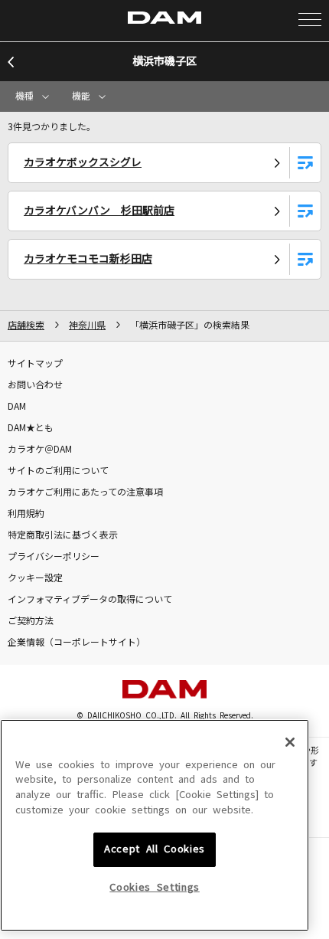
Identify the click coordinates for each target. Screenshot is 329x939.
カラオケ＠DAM (40, 449)
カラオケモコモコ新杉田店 (88, 259)
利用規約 (26, 514)
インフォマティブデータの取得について (90, 599)
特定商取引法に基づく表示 (63, 535)
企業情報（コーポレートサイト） (76, 642)
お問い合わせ (35, 385)
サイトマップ (35, 363)
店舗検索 (26, 325)
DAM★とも (31, 428)
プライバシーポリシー (53, 556)
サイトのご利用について (58, 471)
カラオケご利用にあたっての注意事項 (85, 492)
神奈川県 (87, 325)
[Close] (290, 742)
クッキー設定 (35, 578)
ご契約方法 (31, 621)
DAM (17, 406)
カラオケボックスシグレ (83, 162)
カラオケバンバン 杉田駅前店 (99, 210)
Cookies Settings (154, 887)
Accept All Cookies (154, 849)
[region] (154, 825)
